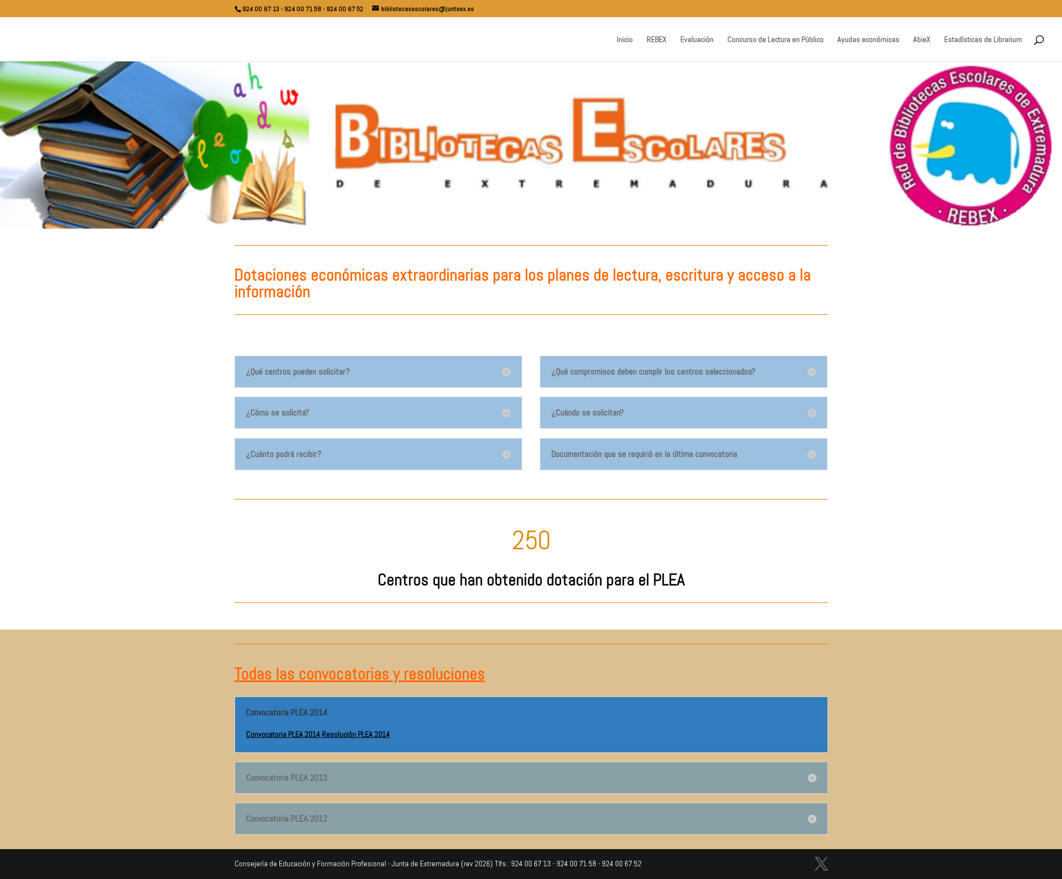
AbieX (921, 39)
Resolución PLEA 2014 (356, 734)
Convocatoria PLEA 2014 (283, 734)
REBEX (657, 39)
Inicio (625, 39)
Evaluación (697, 39)
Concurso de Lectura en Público (775, 39)
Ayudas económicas (868, 39)
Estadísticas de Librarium (983, 39)
